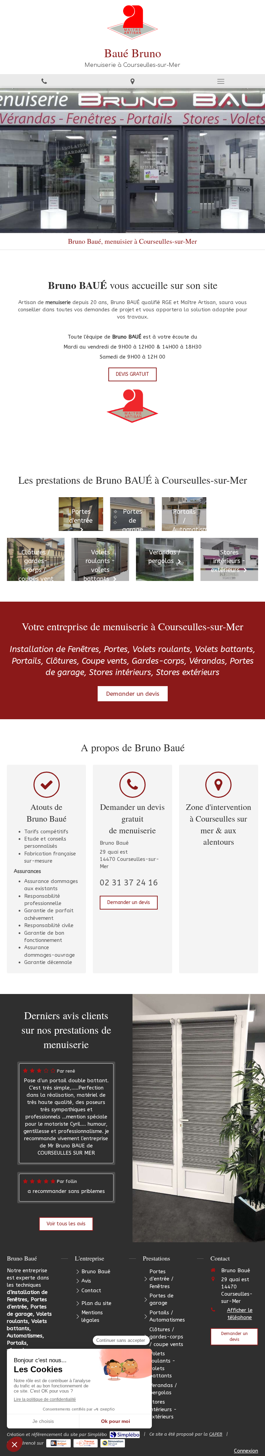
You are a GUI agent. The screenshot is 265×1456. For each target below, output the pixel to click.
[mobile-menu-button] (221, 81)
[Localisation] (132, 81)
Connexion (246, 1451)
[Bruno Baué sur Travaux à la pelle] (85, 1443)
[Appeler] (44, 81)
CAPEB (215, 1434)
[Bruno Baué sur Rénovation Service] (112, 1443)
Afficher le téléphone (240, 1314)
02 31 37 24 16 (129, 882)
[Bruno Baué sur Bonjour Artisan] (58, 1443)
